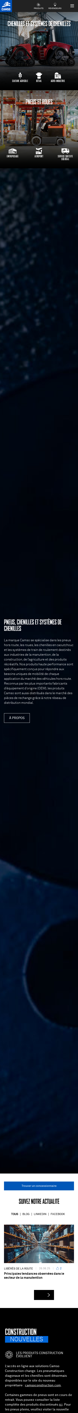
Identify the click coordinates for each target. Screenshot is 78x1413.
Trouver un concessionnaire (39, 1186)
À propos (17, 718)
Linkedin (40, 1214)
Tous (14, 1214)
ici (60, 1404)
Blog (26, 1214)
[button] (44, 1295)
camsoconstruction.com (43, 1385)
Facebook (58, 1214)
